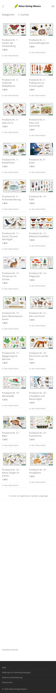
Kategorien (8, 14)
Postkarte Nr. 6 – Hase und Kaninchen (37, 122)
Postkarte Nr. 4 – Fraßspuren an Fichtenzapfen (37, 82)
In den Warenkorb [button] (10, 55)
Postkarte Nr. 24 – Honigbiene (38, 471)
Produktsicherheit (10, 649)
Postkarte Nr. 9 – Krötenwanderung (11, 198)
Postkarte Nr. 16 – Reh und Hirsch (38, 315)
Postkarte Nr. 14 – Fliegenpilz (38, 275)
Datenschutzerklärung (12, 677)
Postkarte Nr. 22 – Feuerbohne (38, 434)
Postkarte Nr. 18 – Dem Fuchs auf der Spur (38, 356)
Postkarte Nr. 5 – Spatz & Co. (10, 121)
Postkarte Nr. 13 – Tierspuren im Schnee (11, 276)
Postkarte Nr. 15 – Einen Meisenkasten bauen (12, 316)
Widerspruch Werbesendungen (16, 672)
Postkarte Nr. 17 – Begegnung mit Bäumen (11, 356)
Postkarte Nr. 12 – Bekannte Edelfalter (39, 235)
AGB (4, 667)
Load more (28, 503)
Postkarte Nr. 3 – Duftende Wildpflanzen (10, 82)
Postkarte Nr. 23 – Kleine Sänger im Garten (11, 472)
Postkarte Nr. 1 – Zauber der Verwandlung (10, 43)
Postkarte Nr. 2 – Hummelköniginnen (39, 41)
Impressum (7, 682)
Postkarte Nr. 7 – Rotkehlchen (10, 161)
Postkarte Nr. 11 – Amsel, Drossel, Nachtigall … (11, 236)
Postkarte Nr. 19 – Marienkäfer (11, 394)
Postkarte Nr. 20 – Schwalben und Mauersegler (38, 395)
